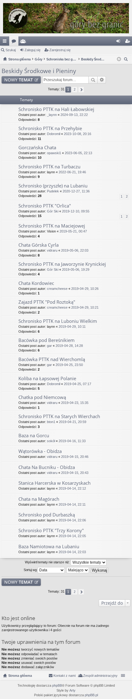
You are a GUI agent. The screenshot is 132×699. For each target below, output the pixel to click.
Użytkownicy (24, 42)
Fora (15, 42)
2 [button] (75, 89)
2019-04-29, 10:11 (72, 326)
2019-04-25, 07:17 (77, 384)
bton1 (51, 422)
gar (49, 345)
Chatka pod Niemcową (42, 397)
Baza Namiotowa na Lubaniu (48, 546)
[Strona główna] (66, 18)
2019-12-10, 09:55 (75, 211)
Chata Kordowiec (36, 283)
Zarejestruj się (60, 50)
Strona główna (20, 675)
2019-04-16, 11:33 (72, 441)
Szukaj (11, 50)
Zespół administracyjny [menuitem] (100, 675)
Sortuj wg (30, 570)
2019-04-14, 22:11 (72, 504)
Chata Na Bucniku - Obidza (46, 467)
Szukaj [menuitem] (126, 60)
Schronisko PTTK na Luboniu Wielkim (57, 321)
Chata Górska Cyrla (38, 245)
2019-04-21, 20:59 (72, 422)
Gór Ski (52, 211)
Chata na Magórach (38, 499)
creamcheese (57, 288)
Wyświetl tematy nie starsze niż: (48, 562)
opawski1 (54, 153)
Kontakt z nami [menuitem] (64, 675)
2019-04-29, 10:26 (85, 288)
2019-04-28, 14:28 (69, 345)
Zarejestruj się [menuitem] (128, 42)
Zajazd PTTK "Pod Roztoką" (46, 302)
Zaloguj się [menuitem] (119, 42)
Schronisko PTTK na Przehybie (50, 128)
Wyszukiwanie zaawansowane (102, 80)
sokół (51, 441)
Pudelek (53, 191)
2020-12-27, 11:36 (76, 191)
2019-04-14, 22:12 (72, 488)
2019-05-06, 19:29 (75, 269)
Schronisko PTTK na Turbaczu (49, 167)
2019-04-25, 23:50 (69, 365)
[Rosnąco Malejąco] (78, 570)
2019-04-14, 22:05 (72, 536)
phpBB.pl (91, 695)
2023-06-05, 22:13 (78, 153)
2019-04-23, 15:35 (74, 403)
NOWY (18, 80)
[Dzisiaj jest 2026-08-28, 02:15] (119, 59)
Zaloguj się (33, 50)
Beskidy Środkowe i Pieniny (39, 71)
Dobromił (53, 134)
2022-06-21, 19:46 (72, 172)
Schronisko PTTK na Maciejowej (51, 226)
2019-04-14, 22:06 (72, 520)
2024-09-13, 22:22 (74, 115)
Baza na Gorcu (33, 435)
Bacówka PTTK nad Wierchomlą (51, 359)
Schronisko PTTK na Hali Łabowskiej (56, 109)
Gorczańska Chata (37, 147)
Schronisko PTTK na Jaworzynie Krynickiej (62, 264)
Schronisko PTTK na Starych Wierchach (59, 416)
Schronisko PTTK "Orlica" (44, 206)
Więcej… (5, 42)
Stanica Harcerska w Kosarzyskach (54, 483)
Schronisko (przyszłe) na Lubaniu (52, 186)
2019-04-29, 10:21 (85, 307)
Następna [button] (81, 90)
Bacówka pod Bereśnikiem (46, 340)
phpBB (57, 685)
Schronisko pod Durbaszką (46, 515)
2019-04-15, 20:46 (74, 456)
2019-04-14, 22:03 (72, 552)
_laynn (52, 115)
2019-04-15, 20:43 (74, 473)
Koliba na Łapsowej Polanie (47, 378)
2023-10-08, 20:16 (77, 134)
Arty (72, 690)
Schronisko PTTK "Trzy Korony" (51, 530)
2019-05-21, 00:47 (73, 231)
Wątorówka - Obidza (40, 451)
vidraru (52, 250)
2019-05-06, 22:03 (74, 250)
